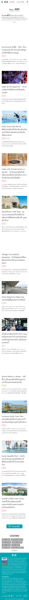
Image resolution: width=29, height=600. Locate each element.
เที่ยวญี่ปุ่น (12, 2)
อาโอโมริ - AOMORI (17, 542)
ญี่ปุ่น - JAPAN (6, 540)
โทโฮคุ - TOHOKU (6, 542)
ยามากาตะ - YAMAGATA (17, 548)
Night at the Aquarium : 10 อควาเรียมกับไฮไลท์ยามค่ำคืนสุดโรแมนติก (14, 89)
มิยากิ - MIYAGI (15, 545)
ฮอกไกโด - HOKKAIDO (17, 540)
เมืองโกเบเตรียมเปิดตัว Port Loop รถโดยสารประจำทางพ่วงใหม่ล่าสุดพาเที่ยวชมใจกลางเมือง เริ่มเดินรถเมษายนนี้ (14, 338)
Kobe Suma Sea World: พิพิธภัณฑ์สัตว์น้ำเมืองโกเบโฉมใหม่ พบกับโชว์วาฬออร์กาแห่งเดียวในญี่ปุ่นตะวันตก (14, 131)
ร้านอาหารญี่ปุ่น (20, 2)
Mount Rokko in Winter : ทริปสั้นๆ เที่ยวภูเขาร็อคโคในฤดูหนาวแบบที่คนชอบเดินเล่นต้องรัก (14, 379)
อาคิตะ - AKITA (6, 548)
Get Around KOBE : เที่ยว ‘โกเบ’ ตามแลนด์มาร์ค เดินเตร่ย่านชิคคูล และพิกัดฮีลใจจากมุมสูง (14, 50)
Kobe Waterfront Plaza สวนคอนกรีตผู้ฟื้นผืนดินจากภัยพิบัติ (13, 298)
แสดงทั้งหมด (14, 22)
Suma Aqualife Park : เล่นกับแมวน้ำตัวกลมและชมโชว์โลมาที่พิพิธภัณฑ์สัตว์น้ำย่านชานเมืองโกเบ (13, 460)
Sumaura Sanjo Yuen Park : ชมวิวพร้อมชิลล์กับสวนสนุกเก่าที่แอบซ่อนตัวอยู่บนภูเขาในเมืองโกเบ (14, 419)
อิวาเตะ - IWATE (6, 545)
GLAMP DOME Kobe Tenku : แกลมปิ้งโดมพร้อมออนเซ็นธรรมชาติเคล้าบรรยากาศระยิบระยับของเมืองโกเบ (13, 503)
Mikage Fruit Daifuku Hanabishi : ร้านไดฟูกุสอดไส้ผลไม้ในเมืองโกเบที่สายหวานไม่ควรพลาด (14, 258)
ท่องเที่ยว (3, 56)
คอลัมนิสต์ (4, 303)
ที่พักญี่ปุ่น (4, 181)
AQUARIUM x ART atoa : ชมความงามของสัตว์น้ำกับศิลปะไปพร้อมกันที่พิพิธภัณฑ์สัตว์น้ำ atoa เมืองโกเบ (14, 216)
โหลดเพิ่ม (14, 526)
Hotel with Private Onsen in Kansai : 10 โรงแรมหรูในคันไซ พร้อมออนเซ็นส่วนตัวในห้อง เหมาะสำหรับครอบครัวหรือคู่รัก (14, 173)
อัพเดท (8, 138)
